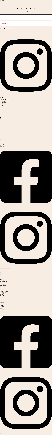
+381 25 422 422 (2, 7)
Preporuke (2, 295)
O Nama (2, 284)
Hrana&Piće (2, 302)
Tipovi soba (2, 289)
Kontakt (1, 305)
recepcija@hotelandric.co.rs (3, 281)
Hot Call (1, 6)
